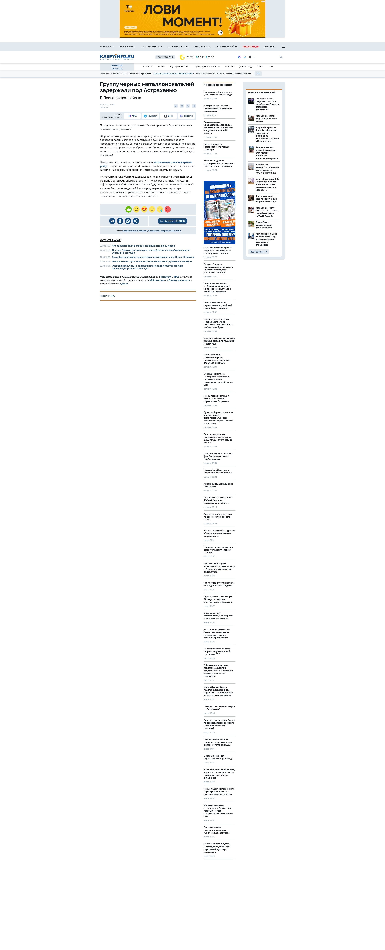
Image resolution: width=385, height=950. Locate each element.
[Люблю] (144, 209)
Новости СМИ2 (107, 296)
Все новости (256, 252)
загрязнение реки (171, 230)
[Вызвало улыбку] (136, 209)
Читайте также (110, 240)
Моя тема (270, 46)
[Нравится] (128, 209)
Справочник (126, 46)
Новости (106, 46)
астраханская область (134, 230)
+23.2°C (189, 57)
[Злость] (168, 209)
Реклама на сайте (226, 46)
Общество (117, 68)
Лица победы (251, 46)
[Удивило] (152, 209)
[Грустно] (160, 209)
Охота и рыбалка (152, 46)
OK (258, 73)
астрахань (154, 230)
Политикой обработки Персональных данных (173, 73)
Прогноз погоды (178, 46)
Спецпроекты (202, 46)
